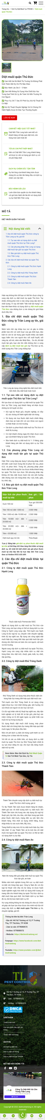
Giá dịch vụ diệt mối (10, 1047)
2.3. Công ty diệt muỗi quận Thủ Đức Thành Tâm (22, 277)
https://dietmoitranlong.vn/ (26, 934)
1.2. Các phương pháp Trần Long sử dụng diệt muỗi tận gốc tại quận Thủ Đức (24, 248)
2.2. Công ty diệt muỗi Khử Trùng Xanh (23, 273)
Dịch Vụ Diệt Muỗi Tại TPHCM (22, 9)
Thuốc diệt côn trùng (10, 1035)
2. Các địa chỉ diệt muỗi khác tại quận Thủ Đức (22, 261)
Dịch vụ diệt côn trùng (11, 1052)
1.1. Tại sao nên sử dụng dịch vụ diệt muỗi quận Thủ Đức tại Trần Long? (22, 241)
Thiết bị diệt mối (9, 1022)
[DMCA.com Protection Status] (12, 1009)
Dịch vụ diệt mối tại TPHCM (13, 1056)
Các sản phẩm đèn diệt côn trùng (13, 1028)
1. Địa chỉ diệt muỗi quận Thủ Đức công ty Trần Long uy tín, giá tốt (22, 235)
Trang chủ (5, 9)
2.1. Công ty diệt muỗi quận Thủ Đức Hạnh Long (24, 267)
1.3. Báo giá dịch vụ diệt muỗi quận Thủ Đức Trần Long (23, 254)
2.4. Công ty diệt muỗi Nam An (19, 283)
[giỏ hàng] (35, 3)
